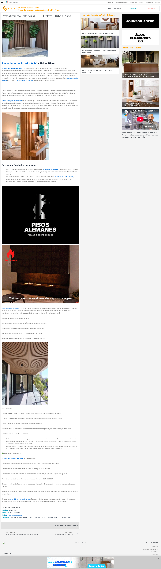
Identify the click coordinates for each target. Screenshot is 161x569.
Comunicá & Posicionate (66, 525)
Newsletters (133, 2)
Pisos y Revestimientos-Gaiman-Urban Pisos (97, 33)
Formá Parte (149, 2)
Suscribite (141, 2)
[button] (2, 2)
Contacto (157, 2)
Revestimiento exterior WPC (63, 177)
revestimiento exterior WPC (25, 80)
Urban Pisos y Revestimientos (12, 101)
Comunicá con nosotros (121, 2)
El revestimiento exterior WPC (12, 308)
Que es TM (110, 2)
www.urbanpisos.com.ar (14, 515)
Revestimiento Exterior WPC (19, 63)
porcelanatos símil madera (50, 169)
